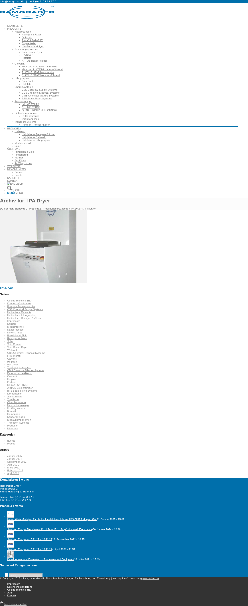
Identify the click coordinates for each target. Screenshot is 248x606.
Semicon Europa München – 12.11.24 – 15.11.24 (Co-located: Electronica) (50, 529)
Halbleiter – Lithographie (21, 315)
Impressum (13, 320)
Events (11, 440)
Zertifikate (13, 399)
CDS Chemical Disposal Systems (26, 352)
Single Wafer (14, 396)
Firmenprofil (14, 355)
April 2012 (13, 473)
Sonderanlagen (23, 101)
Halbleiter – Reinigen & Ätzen (24, 318)
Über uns (12, 428)
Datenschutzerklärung (19, 373)
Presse (11, 443)
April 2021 (13, 464)
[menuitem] (122, 25)
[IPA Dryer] (43, 281)
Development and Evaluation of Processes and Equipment (40, 559)
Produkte (12, 425)
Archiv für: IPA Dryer (25, 201)
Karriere (12, 323)
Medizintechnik (15, 326)
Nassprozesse (23, 31)
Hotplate (12, 361)
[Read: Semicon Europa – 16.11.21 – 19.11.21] (10, 546)
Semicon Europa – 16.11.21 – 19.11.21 (29, 549)
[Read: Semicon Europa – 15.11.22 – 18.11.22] (10, 536)
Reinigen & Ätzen (17, 338)
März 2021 (13, 467)
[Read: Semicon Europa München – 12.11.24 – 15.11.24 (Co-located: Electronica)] (10, 526)
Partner (11, 381)
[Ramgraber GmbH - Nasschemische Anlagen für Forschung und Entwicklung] (27, 20)
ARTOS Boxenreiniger (20, 387)
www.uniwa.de (151, 578)
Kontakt (11, 411)
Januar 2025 (14, 455)
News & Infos (14, 332)
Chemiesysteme (24, 86)
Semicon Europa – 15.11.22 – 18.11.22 (29, 539)
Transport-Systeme (25, 121)
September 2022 (17, 461)
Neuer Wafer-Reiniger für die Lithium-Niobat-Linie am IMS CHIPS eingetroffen (52, 519)
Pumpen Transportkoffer (21, 306)
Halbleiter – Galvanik (19, 312)
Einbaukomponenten (26, 113)
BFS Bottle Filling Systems (22, 390)
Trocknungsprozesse (26, 49)
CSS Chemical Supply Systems (25, 309)
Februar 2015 (15, 470)
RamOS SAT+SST (17, 384)
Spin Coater (14, 344)
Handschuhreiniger (18, 405)
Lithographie (22, 78)
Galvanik (20, 63)
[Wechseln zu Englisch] (15, 183)
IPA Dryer (6, 287)
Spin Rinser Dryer (17, 347)
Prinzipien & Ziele (17, 335)
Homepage (13, 413)
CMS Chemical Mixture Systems (25, 370)
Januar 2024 (14, 458)
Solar (10, 341)
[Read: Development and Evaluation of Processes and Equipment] (10, 556)
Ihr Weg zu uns (16, 408)
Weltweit (12, 350)
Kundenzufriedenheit (19, 303)
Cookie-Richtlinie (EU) (19, 300)
